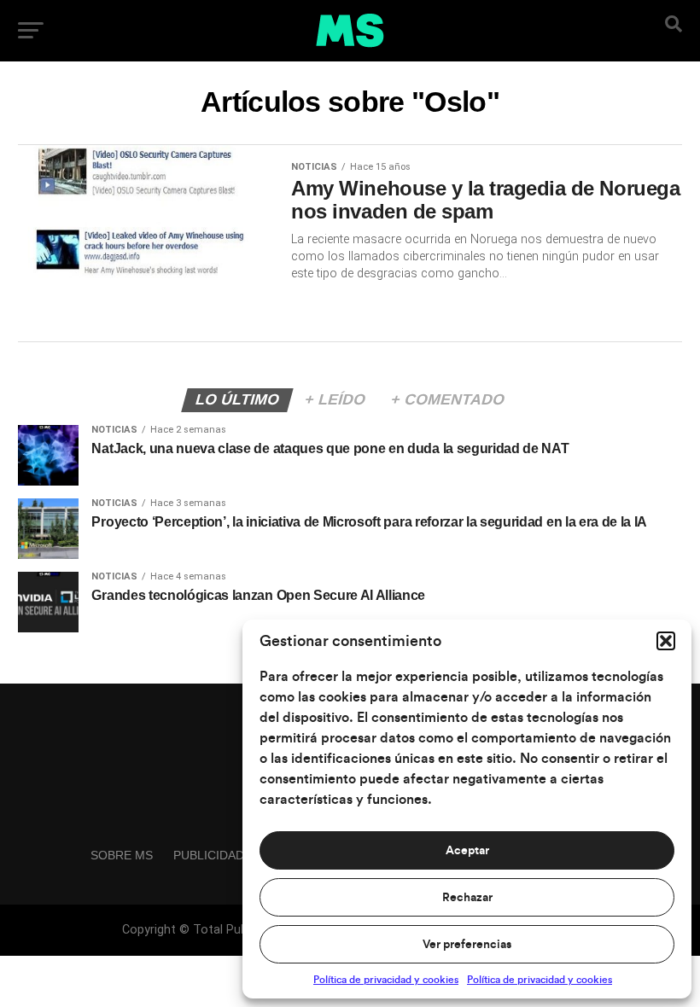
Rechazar (467, 898)
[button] (665, 640)
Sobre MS (121, 855)
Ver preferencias (467, 945)
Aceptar (467, 851)
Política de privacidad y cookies (385, 980)
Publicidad (208, 855)
